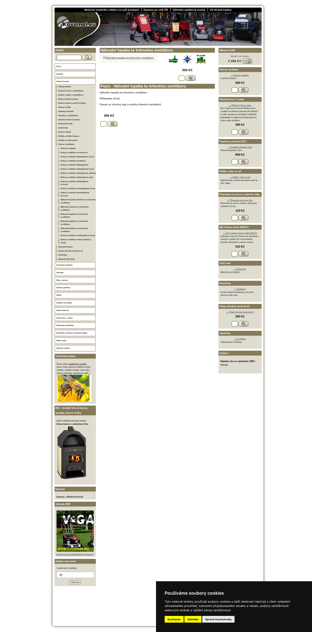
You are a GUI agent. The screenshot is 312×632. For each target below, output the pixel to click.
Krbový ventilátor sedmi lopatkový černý (76, 241)
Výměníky (62, 255)
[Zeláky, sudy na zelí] (240, 177)
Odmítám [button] (193, 619)
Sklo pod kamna (65, 247)
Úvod (58, 66)
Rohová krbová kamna (68, 99)
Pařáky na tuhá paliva (68, 140)
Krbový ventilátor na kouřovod (74, 152)
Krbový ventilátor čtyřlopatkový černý (77, 157)
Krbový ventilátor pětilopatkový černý (77, 169)
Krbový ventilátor (68, 148)
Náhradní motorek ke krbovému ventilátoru (74, 208)
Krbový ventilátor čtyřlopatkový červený (74, 182)
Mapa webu (61, 340)
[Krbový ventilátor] (240, 75)
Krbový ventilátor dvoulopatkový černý (78, 188)
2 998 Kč (235, 61)
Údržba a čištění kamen (68, 136)
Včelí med (225, 263)
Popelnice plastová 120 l (233, 141)
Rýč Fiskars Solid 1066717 (234, 227)
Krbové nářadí (64, 132)
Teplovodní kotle (65, 124)
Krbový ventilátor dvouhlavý (73, 161)
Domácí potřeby (63, 288)
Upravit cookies (63, 348)
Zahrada (60, 273)
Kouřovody (63, 128)
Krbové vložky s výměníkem (70, 95)
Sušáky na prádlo (64, 303)
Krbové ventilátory (66, 144)
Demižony (225, 283)
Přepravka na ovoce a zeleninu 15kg (239, 194)
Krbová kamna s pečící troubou (72, 103)
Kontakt (59, 74)
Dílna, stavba (62, 280)
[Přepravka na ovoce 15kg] (240, 200)
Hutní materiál (62, 310)
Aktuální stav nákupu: (240, 56)
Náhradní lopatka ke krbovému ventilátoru (74, 215)
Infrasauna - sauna (64, 318)
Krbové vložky (64, 107)
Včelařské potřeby (64, 265)
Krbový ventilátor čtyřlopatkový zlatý (77, 177)
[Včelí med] (240, 269)
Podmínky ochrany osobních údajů (71, 333)
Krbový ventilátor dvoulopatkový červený (75, 194)
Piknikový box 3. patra (231, 99)
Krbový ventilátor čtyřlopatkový (74, 165)
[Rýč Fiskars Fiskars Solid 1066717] (240, 233)
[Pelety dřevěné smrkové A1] (240, 312)
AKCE (58, 295)
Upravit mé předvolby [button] (218, 619)
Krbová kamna (62, 81)
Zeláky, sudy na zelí (230, 171)
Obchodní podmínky (65, 325)
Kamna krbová (64, 87)
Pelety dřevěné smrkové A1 (70, 251)
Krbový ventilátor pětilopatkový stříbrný (78, 173)
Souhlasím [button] (174, 619)
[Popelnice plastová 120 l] (240, 147)
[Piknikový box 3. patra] (240, 105)
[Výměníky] (240, 339)
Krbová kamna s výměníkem (71, 91)
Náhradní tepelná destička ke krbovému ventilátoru (78, 201)
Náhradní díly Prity (66, 259)
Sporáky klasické (66, 111)
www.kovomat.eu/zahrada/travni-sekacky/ (75, 554)
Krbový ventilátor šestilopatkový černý (78, 235)
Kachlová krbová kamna (69, 120)
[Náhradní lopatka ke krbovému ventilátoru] (128, 57)
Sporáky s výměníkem (68, 115)
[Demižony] (240, 289)
